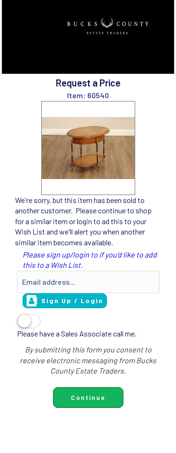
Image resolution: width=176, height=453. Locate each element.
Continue (88, 397)
